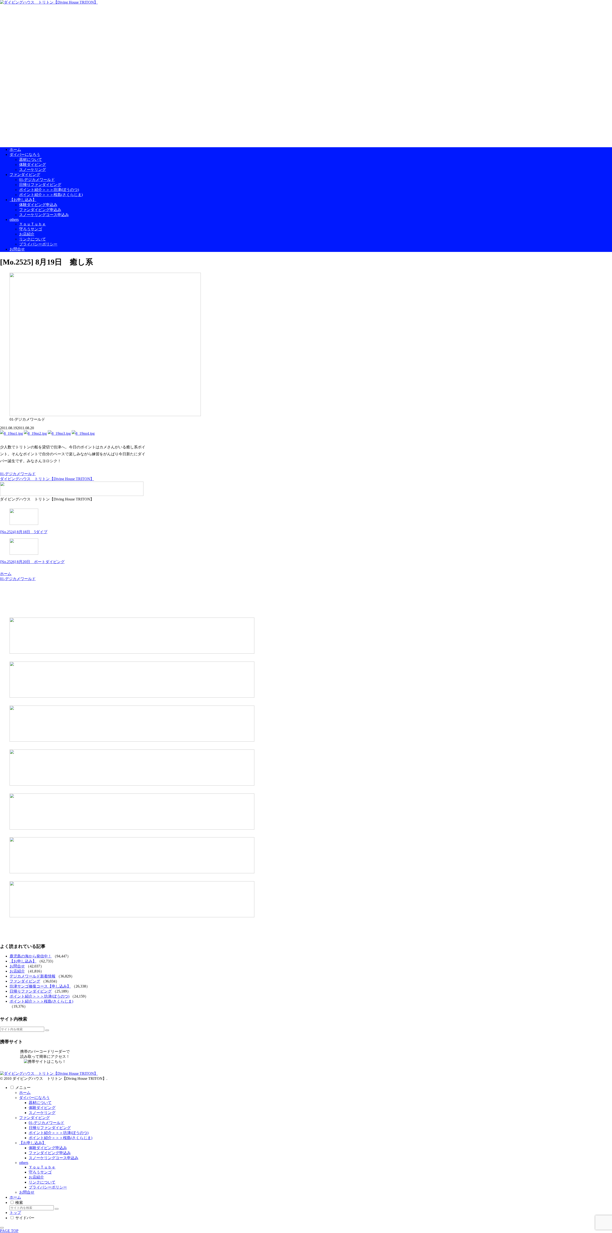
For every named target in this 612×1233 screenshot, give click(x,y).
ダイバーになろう (34, 1098)
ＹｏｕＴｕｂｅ (42, 1167)
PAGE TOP (9, 1231)
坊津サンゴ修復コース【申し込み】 (40, 986)
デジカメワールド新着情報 (32, 976)
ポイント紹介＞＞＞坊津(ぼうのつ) (39, 996)
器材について (40, 1103)
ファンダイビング (25, 981)
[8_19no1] (11, 433)
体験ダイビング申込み (48, 1148)
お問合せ (17, 966)
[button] (47, 1030)
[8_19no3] (59, 433)
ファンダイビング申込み (50, 1153)
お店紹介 (17, 971)
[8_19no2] (35, 433)
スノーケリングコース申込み (53, 1158)
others (23, 1163)
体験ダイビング (42, 1108)
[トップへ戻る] (2, 1227)
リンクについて (42, 1182)
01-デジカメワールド (18, 474)
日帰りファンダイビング (31, 991)
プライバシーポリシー (48, 1187)
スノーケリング (42, 1113)
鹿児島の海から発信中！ (31, 956)
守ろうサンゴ (40, 1172)
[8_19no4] (83, 433)
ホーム (25, 1093)
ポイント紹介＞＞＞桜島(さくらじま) (41, 1001)
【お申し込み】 (23, 961)
